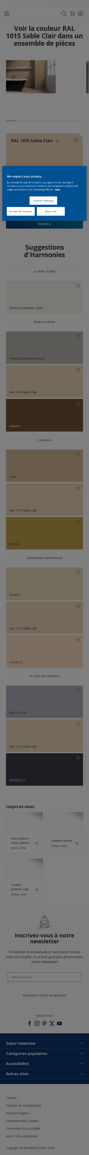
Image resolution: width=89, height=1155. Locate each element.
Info (57, 189)
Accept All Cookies (20, 211)
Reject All (51, 211)
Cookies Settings (43, 200)
